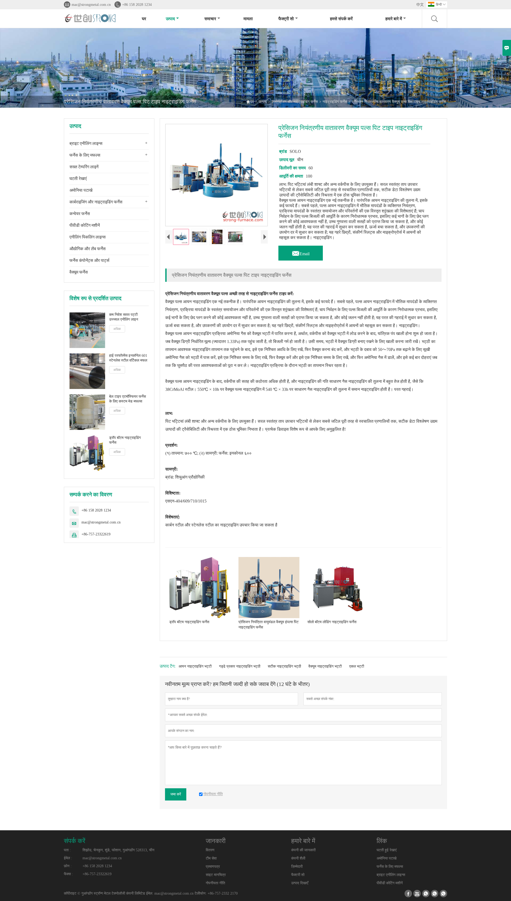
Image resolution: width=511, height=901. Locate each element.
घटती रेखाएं (78, 178)
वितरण (210, 850)
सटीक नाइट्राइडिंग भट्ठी (284, 666)
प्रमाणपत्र (213, 867)
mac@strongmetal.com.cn (91, 5)
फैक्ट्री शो (286, 18)
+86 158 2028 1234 (137, 5)
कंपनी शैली (298, 858)
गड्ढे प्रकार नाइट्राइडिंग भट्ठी (239, 666)
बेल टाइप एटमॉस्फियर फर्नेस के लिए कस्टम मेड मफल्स (127, 399)
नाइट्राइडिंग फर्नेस (335, 102)
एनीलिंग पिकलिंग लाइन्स (87, 237)
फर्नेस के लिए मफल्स (84, 155)
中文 (420, 5)
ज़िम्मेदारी (297, 867)
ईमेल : (68, 858)
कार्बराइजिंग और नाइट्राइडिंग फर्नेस (294, 102)
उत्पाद (170, 18)
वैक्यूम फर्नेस (78, 272)
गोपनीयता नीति (215, 883)
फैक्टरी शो (297, 875)
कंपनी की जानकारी (303, 850)
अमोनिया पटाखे (80, 190)
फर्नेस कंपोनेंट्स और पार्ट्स (89, 260)
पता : (67, 850)
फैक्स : (68, 874)
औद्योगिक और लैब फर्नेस (87, 248)
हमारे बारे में (393, 18)
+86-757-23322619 (95, 534)
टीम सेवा (211, 858)
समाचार (210, 18)
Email (301, 252)
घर (144, 18)
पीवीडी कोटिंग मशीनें (84, 225)
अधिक (117, 329)
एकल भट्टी (356, 666)
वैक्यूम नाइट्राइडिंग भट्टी (325, 666)
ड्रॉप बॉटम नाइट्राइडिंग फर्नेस (125, 439)
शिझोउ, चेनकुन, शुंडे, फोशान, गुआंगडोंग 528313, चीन (118, 850)
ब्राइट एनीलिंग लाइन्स (85, 143)
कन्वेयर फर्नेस (79, 213)
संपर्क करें (74, 840)
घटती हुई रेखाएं (387, 850)
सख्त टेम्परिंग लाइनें (83, 167)
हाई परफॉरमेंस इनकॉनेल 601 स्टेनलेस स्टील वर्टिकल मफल (128, 358)
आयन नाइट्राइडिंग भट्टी (195, 666)
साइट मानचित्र (216, 875)
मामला (248, 18)
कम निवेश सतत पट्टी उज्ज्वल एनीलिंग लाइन (123, 317)
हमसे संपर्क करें (341, 18)
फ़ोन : (68, 866)
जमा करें (175, 794)
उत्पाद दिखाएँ (299, 883)
